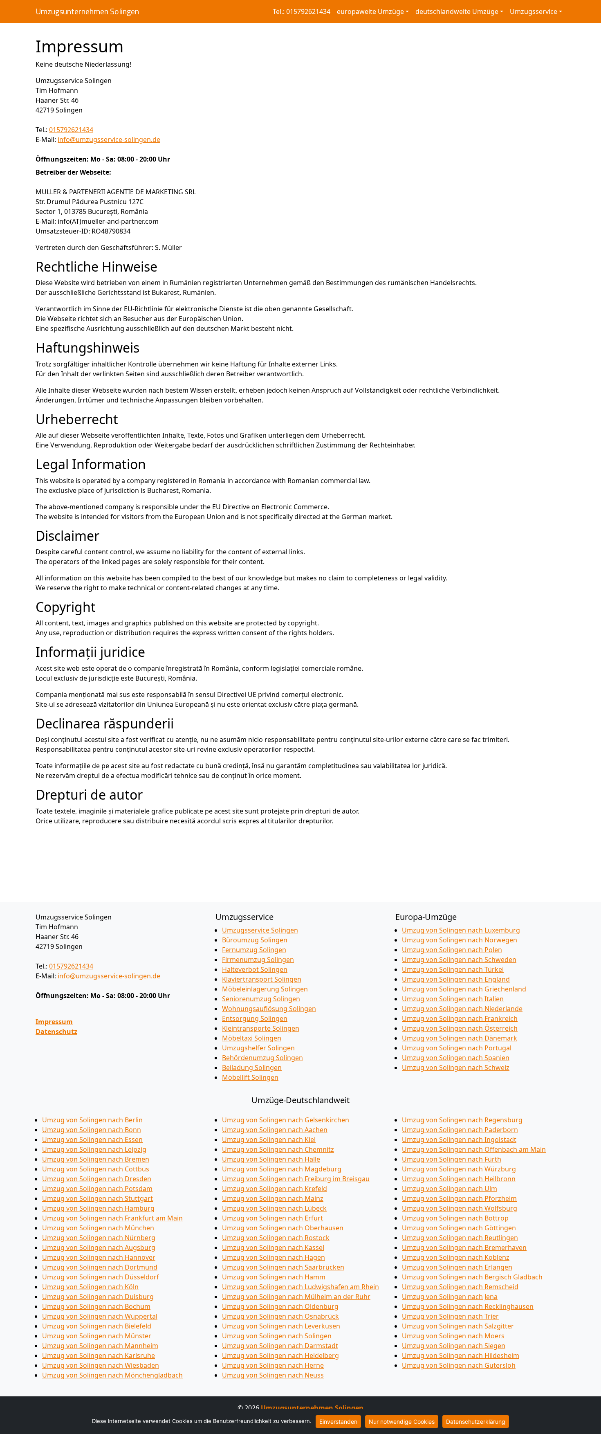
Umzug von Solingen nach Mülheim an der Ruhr (296, 1296)
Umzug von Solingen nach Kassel (273, 1247)
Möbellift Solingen (250, 1077)
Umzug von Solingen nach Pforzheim (459, 1198)
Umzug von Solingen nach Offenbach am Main (474, 1149)
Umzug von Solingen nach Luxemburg (461, 930)
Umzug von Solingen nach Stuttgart (97, 1198)
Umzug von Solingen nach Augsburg (98, 1247)
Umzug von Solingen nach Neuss (273, 1375)
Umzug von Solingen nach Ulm (449, 1188)
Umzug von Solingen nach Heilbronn (459, 1178)
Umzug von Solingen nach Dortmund (99, 1267)
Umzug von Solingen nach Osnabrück (280, 1316)
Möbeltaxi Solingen (251, 1038)
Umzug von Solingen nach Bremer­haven (464, 1247)
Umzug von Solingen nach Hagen (273, 1257)
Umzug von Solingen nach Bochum (96, 1306)
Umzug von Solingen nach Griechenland (464, 988)
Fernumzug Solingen (254, 949)
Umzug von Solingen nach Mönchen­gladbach (112, 1375)
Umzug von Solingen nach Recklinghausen (468, 1306)
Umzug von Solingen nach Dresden (96, 1178)
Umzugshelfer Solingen (258, 1047)
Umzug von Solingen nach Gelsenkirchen (285, 1119)
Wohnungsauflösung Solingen (269, 1008)
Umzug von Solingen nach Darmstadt (280, 1345)
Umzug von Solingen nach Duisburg (98, 1296)
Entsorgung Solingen (254, 1018)
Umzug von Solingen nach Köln (90, 1286)
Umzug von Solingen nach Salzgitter (458, 1326)
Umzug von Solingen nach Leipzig (94, 1149)
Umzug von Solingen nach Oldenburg (280, 1306)
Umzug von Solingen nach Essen (92, 1139)
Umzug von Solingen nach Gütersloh (459, 1365)
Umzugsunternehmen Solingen (87, 11)
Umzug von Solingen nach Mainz (272, 1198)
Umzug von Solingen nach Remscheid (460, 1286)
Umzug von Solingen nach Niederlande (462, 1008)
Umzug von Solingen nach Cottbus (95, 1168)
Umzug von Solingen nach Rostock (276, 1237)
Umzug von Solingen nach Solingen (277, 1335)
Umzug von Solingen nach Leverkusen (281, 1326)
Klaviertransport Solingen (261, 979)
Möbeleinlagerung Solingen (265, 988)
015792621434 (71, 129)
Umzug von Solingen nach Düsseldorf (100, 1276)
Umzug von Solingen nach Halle (271, 1159)
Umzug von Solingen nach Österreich (460, 1028)
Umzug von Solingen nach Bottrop (455, 1218)
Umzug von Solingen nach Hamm (273, 1276)
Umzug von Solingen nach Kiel (269, 1139)
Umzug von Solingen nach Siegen (453, 1345)
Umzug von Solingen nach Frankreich (460, 1018)
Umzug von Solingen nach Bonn (91, 1129)
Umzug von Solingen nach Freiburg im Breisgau (296, 1178)
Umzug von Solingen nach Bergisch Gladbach (472, 1276)
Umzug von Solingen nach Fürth (451, 1159)
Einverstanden (338, 1421)
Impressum (54, 1021)
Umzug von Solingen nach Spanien (455, 1057)
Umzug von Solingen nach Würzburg (459, 1168)
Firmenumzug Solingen (258, 959)
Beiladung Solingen (252, 1067)
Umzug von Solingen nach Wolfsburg (459, 1208)
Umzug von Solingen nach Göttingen (459, 1227)
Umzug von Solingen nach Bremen (95, 1159)
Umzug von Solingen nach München (98, 1227)
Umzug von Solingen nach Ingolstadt (459, 1139)
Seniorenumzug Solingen (261, 998)
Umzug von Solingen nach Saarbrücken (283, 1267)
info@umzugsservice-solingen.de (109, 139)
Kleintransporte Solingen (260, 1028)
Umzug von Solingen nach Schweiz (455, 1067)
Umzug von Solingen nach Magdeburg (281, 1168)
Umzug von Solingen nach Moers (453, 1335)
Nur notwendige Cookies (402, 1421)
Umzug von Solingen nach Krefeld (274, 1188)
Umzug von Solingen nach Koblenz (455, 1257)
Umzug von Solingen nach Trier (450, 1316)
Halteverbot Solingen (254, 969)
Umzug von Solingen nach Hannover (98, 1257)
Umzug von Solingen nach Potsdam (97, 1188)
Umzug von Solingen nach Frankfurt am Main (112, 1218)
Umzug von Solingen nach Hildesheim (460, 1355)
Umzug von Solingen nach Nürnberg (98, 1237)
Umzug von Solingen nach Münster (96, 1335)
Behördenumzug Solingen (262, 1057)
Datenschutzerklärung (475, 1421)
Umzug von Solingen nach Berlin (92, 1119)
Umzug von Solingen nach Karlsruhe (98, 1355)
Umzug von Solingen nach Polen (452, 949)
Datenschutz (56, 1031)
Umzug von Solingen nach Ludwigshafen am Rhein (300, 1286)
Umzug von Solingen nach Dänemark (459, 1038)
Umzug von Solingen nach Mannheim (100, 1345)
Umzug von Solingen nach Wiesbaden (100, 1365)
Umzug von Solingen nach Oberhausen (282, 1227)
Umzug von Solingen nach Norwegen (459, 939)
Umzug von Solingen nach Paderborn (460, 1129)
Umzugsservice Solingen (260, 930)
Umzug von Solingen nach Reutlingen (460, 1237)
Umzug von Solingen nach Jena (450, 1296)
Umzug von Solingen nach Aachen (274, 1129)
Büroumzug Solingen (254, 939)
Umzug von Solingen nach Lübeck (274, 1208)
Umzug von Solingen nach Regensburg (462, 1119)
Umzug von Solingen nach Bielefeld (96, 1326)
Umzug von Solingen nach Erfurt (272, 1218)
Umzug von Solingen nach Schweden (459, 959)
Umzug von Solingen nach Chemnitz (278, 1149)
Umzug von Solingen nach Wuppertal (99, 1316)
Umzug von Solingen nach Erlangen (457, 1267)
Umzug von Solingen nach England (456, 979)
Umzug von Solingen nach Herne (273, 1365)
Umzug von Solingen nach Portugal (456, 1047)
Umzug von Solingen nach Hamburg (98, 1208)
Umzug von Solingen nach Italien (453, 998)
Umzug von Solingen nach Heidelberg (280, 1355)
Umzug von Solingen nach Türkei (453, 969)
